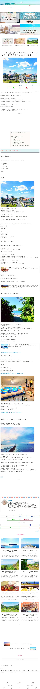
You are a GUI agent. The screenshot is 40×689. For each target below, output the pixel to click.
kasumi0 (10, 500)
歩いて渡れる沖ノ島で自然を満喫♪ (18, 142)
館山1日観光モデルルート (17, 137)
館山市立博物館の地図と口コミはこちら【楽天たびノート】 (12, 373)
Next (39, 42)
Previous (0, 42)
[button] (37, 347)
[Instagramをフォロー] (10, 510)
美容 (33, 682)
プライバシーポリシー (29, 685)
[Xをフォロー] (9, 510)
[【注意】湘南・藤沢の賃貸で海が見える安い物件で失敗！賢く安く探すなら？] (30, 29)
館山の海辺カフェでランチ (17, 140)
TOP (7, 682)
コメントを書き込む (20, 659)
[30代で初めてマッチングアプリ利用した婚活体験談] (10, 17)
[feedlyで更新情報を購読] (12, 510)
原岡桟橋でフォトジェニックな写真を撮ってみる (21, 145)
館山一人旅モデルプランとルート (17, 136)
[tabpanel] (7, 42)
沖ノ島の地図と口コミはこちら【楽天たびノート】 (11, 352)
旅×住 (20, 682)
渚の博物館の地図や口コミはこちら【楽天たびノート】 (11, 412)
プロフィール (10, 685)
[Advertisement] (20, 122)
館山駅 (14, 139)
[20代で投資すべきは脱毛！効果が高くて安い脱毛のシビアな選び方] (30, 17)
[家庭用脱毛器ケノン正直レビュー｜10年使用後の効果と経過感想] (10, 29)
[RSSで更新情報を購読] (14, 510)
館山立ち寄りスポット (16, 143)
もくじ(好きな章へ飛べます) (18, 132)
